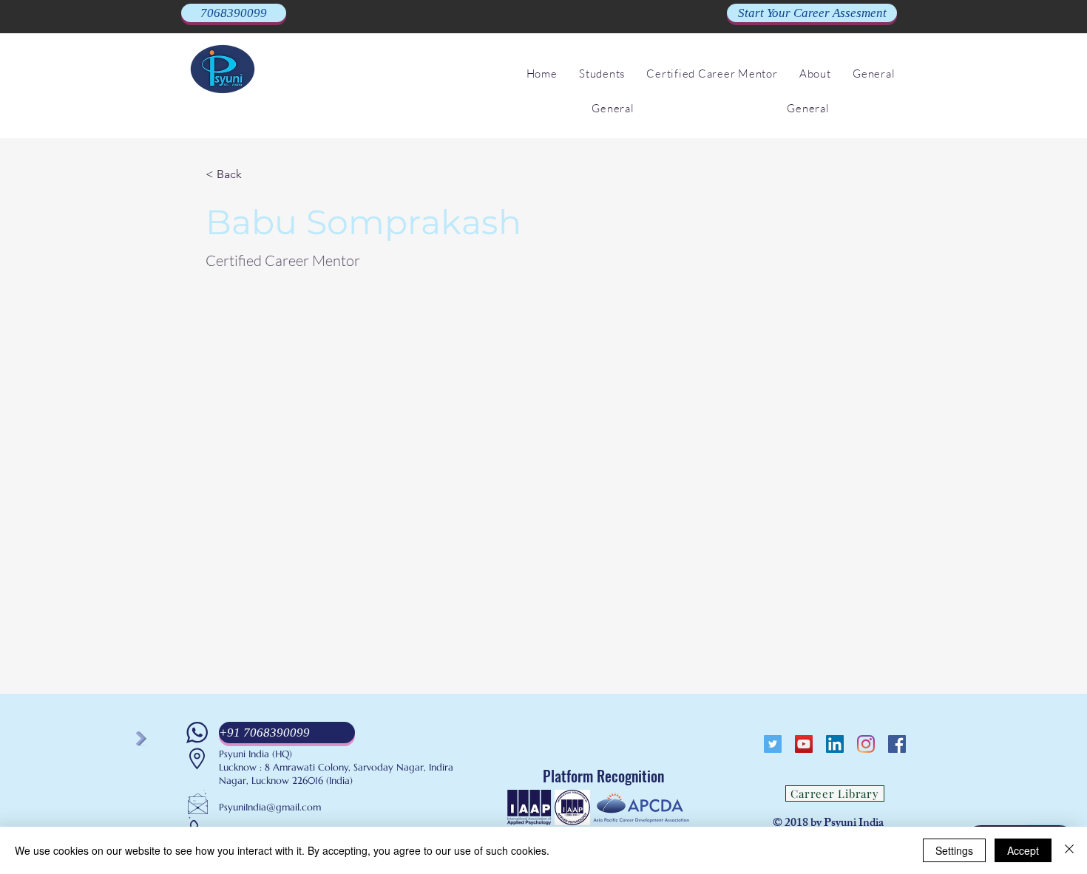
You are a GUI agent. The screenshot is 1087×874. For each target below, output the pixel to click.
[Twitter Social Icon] (773, 744)
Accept (1023, 850)
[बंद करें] (1069, 850)
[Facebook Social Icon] (897, 744)
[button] (601, 73)
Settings (954, 850)
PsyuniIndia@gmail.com (270, 807)
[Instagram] (866, 744)
